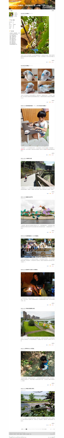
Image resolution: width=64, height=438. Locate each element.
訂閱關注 (15, 15)
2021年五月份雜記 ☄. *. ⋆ (27, 65)
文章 (12, 1)
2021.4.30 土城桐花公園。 (27, 158)
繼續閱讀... (53, 60)
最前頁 (22, 429)
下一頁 (42, 429)
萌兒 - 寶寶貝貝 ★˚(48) (13, 39)
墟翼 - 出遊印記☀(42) (13, 37)
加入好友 (15, 12)
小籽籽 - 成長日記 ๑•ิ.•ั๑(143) (14, 34)
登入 (48, 437)
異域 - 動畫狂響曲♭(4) (13, 43)
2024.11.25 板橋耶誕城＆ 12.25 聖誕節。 (30, 235)
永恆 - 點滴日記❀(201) (13, 35)
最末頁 (45, 429)
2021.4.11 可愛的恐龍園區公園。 (28, 308)
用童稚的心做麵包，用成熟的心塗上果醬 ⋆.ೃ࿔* (27, 5)
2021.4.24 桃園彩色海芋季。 (27, 197)
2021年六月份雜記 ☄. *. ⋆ (27, 13)
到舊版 (48, 5)
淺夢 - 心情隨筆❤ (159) (13, 36)
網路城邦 (52, 437)
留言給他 (15, 16)
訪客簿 (18, 1)
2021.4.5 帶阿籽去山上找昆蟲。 (28, 348)
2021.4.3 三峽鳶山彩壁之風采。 (28, 388)
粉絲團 (11, 437)
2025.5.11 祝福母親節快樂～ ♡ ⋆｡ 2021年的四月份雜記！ (34, 105)
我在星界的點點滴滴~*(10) (13, 44)
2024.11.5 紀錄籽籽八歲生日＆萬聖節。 (29, 269)
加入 (50, 437)
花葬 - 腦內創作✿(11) (13, 38)
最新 (53, 10)
